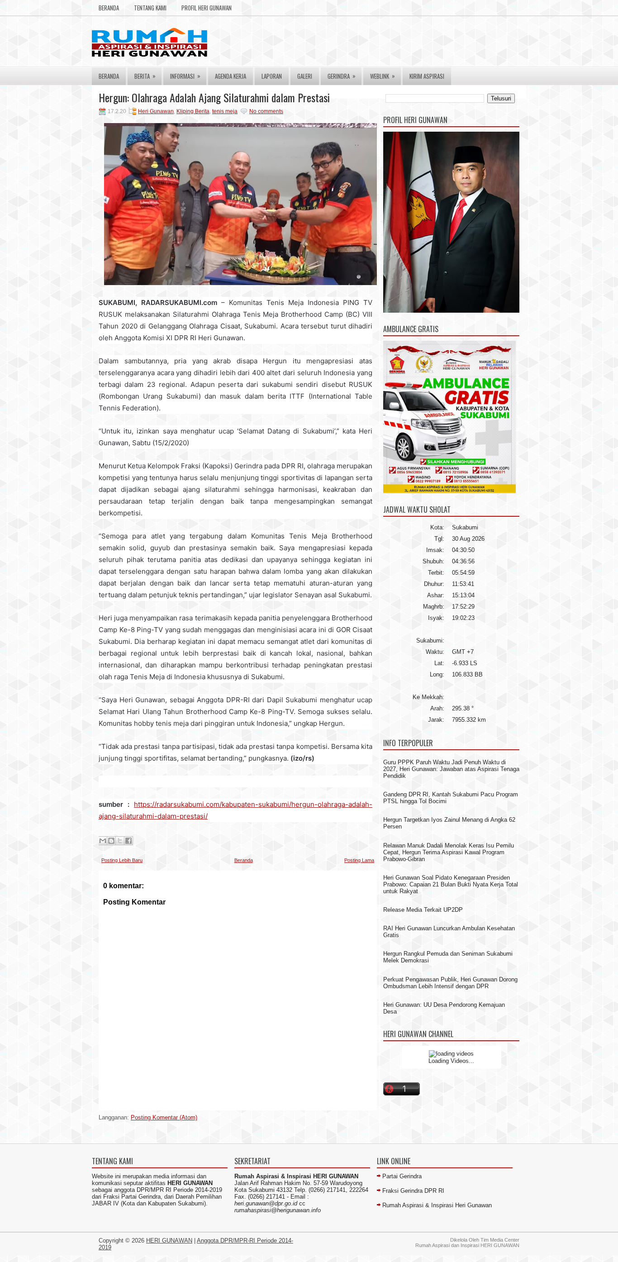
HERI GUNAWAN (169, 1240)
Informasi (185, 76)
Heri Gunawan (156, 111)
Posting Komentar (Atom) (164, 1117)
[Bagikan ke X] (119, 840)
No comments (266, 111)
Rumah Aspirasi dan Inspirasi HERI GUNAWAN (467, 1245)
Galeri (304, 76)
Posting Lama (359, 860)
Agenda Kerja (230, 76)
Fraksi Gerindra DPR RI (413, 1190)
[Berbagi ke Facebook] (128, 840)
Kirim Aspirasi (426, 76)
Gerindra (342, 76)
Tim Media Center (499, 1240)
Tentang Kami (150, 7)
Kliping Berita (192, 111)
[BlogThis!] (111, 840)
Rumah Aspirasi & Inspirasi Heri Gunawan (437, 1205)
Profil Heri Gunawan (206, 7)
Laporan (271, 76)
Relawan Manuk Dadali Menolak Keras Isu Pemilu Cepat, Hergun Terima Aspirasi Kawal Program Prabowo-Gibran (448, 852)
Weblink (382, 76)
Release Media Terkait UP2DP (423, 909)
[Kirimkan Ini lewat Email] (102, 840)
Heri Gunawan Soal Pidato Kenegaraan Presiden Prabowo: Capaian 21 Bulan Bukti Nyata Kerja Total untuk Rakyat (450, 884)
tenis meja (225, 111)
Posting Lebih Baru (122, 860)
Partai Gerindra (402, 1176)
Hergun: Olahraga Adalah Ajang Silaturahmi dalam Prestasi (214, 97)
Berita (145, 76)
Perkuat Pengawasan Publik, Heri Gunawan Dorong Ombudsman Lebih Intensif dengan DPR (450, 983)
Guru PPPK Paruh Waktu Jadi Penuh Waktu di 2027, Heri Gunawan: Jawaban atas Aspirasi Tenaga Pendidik (451, 769)
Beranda (109, 7)
